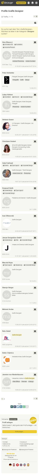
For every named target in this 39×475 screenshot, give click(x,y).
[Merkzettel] (32, 3)
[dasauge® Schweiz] (17, 465)
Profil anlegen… (19, 431)
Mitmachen (5, 419)
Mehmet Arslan (8, 309)
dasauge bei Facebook (10, 449)
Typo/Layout (15, 165)
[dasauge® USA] (24, 465)
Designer (31, 31)
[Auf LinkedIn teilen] (21, 406)
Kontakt (5, 442)
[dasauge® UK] (21, 465)
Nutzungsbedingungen (27, 444)
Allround (16, 97)
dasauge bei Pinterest (27, 449)
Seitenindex (23, 446)
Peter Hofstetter (8, 73)
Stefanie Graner (8, 119)
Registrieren (21, 3)
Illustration (19, 44)
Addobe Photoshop (18, 61)
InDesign (30, 381)
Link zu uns (6, 446)
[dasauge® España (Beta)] (28, 465)
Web (17, 240)
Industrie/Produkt (10, 47)
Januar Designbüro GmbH (12, 237)
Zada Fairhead (7, 163)
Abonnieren (13, 419)
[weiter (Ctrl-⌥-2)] (37, 16)
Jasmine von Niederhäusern (12, 374)
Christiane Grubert (9, 141)
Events (6, 165)
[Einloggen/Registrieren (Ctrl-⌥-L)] (29, 3)
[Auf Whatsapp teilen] (24, 406)
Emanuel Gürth (7, 188)
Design (27, 80)
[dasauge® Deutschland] (10, 465)
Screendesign (8, 190)
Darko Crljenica (8, 353)
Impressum (23, 442)
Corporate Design (27, 97)
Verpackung (18, 265)
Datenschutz (6, 444)
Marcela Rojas (7, 262)
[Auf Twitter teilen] (18, 406)
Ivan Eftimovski (8, 216)
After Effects (16, 381)
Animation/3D (9, 44)
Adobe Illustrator (30, 61)
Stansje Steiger (7, 287)
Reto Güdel (6, 331)
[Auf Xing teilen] (12, 406)
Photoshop (16, 106)
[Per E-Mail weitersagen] (27, 406)
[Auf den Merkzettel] (35, 42)
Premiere (24, 381)
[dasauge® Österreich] (14, 465)
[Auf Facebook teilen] (15, 406)
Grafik (22, 80)
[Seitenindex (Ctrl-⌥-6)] (36, 3)
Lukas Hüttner (7, 94)
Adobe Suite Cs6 (17, 173)
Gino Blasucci (7, 42)
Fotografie (16, 80)
